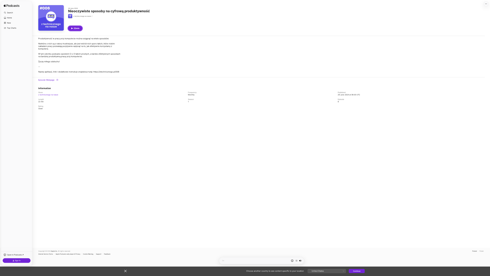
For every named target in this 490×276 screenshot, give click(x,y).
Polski (482, 251)
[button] (16, 12)
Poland (474, 251)
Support (98, 254)
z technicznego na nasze (48, 95)
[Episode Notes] (292, 260)
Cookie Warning (88, 254)
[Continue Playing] (296, 260)
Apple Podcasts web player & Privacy (68, 254)
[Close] (125, 271)
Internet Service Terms (45, 254)
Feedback (107, 254)
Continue (356, 271)
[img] (11, 5)
